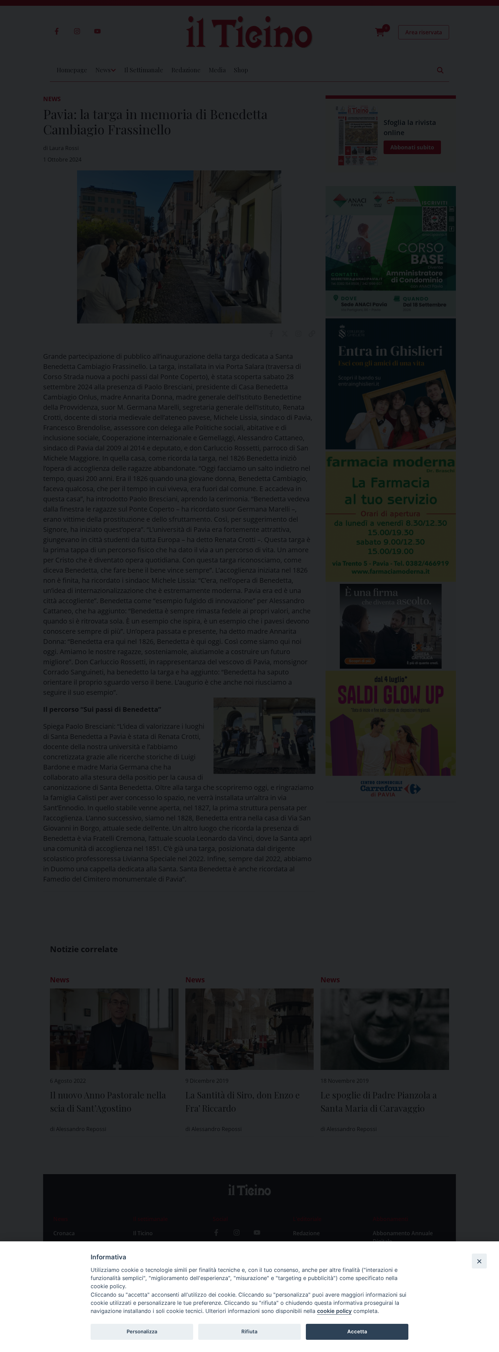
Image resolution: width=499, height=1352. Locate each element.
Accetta (357, 1332)
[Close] (479, 1261)
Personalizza (142, 1332)
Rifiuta (249, 1332)
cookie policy (334, 1311)
